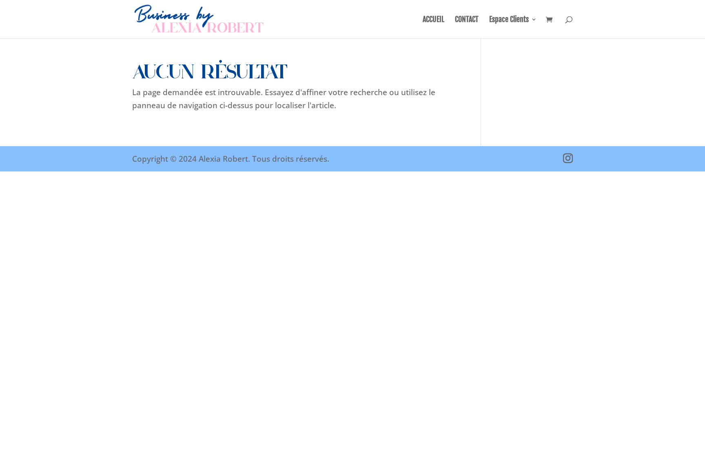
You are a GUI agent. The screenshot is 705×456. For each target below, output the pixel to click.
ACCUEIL (433, 20)
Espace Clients (509, 20)
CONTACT (467, 20)
